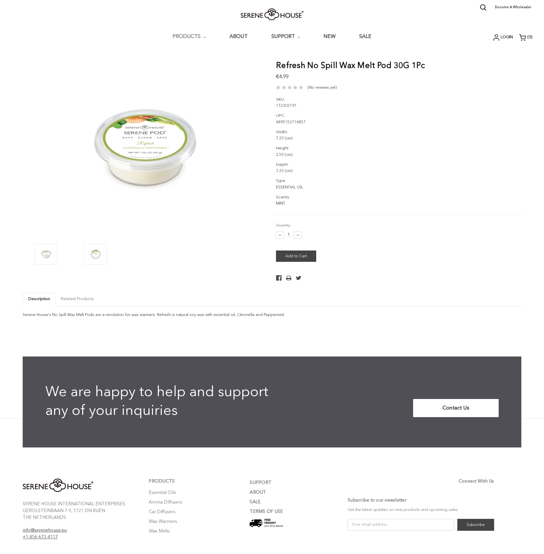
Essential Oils (162, 493)
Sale (365, 36)
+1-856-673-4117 (40, 537)
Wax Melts (159, 531)
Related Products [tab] (77, 299)
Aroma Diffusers (165, 502)
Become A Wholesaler (513, 7)
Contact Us (456, 408)
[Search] (483, 10)
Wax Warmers (163, 521)
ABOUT (239, 36)
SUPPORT (283, 36)
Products (187, 36)
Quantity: (283, 225)
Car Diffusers (162, 512)
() (529, 37)
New (329, 36)
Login (507, 37)
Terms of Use (266, 512)
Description (39, 299)
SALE (255, 502)
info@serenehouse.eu (45, 530)
